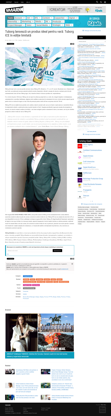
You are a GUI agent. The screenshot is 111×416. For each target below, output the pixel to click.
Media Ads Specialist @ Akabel (86, 115)
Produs (68, 297)
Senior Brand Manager (29, 288)
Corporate (25, 291)
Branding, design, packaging (83, 207)
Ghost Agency (88, 145)
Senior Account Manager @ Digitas (87, 62)
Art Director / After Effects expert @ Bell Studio (90, 75)
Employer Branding (82, 211)
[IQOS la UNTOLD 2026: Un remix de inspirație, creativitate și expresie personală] (48, 335)
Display (41, 297)
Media (58, 297)
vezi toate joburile (91, 131)
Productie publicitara (89, 217)
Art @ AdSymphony (83, 128)
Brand (24, 297)
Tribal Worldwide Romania (92, 184)
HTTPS (50, 297)
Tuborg (55, 282)
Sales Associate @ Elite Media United (88, 105)
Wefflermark (26, 40)
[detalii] (97, 47)
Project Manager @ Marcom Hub (86, 54)
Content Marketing (93, 209)
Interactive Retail (86, 213)
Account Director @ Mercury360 (86, 91)
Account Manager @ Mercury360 (86, 96)
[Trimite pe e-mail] (73, 44)
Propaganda (87, 190)
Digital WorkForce (89, 167)
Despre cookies (44, 409)
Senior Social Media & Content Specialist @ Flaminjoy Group (90, 58)
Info (8, 254)
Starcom (86, 196)
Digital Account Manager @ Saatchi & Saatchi (89, 124)
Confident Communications (92, 150)
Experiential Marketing (100, 211)
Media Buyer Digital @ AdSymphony (87, 119)
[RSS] (71, 44)
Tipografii (103, 221)
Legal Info (25, 411)
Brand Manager (31, 297)
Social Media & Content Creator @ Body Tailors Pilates (92, 71)
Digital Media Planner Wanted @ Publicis (88, 84)
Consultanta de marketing (83, 209)
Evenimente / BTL (86, 180)
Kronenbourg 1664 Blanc (30, 282)
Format (46, 297)
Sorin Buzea (36, 285)
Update (20, 40)
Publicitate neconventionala (97, 219)
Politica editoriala (9, 409)
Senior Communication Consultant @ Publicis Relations (92, 88)
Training (79, 223)
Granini (32, 279)
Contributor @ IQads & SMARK (13, 413)
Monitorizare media (90, 215)
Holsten (53, 279)
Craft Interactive (88, 162)
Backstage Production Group (93, 179)
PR (83, 152)
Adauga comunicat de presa (92, 30)
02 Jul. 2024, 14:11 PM (11, 40)
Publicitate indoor (87, 219)
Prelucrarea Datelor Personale (30, 413)
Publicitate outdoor (81, 221)
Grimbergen (39, 279)
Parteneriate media (9, 411)
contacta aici (64, 269)
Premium (63, 297)
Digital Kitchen (88, 156)
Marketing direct (94, 213)
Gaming (79, 213)
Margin (55, 297)
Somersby (49, 282)
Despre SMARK (9, 408)
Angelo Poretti (27, 285)
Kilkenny (59, 279)
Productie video (98, 217)
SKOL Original (41, 282)
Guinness (47, 279)
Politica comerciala (27, 408)
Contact (25, 409)
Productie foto (81, 217)
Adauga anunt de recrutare (92, 134)
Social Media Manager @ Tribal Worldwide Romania (91, 79)
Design (37, 297)
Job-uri (28, 2)
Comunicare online (87, 157)
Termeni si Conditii (45, 408)
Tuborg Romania (28, 276)
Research (98, 221)
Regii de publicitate (90, 221)
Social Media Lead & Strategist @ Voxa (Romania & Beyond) (90, 110)
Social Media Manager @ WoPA (86, 66)
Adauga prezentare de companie (92, 204)
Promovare (26, 298)
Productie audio (101, 215)
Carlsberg (26, 279)
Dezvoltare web (101, 209)
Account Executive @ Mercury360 (87, 100)
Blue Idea (103, 405)
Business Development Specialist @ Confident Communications (89, 49)
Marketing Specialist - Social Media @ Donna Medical (91, 44)
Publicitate (85, 146)
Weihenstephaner (64, 282)
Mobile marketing (94, 169)
